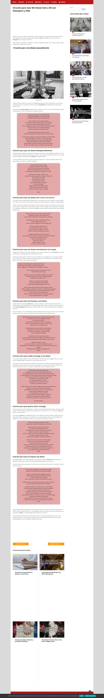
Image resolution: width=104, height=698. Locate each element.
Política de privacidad (90, 695)
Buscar (71, 7)
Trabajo (63, 2)
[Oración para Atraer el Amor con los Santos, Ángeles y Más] (52, 629)
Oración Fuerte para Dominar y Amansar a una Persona (23, 573)
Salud (47, 2)
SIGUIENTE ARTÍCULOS (55, 544)
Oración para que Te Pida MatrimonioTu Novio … (79, 78)
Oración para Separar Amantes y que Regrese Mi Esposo (24, 640)
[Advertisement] (38, 25)
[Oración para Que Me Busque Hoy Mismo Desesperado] (52, 562)
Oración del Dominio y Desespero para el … (78, 34)
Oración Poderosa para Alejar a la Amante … (80, 56)
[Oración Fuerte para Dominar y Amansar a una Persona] (25, 562)
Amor (22, 2)
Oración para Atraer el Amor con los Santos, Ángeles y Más (52, 640)
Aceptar (81, 695)
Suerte (54, 2)
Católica (30, 2)
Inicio (14, 2)
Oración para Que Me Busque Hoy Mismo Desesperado (51, 573)
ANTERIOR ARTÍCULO (21, 544)
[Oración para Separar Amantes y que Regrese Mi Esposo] (25, 629)
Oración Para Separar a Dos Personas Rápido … (80, 100)
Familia (39, 2)
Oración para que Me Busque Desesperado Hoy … (80, 121)
